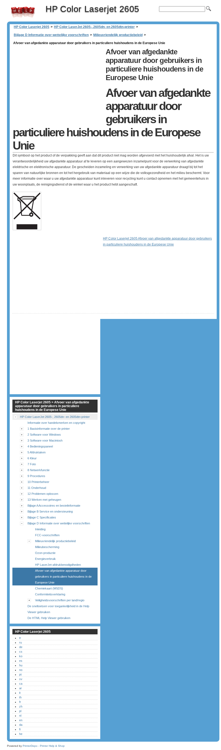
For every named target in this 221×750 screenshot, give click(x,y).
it (19, 692)
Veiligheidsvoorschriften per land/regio (59, 600)
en (20, 720)
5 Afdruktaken (36, 452)
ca (20, 683)
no (20, 669)
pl (20, 711)
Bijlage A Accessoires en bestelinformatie (53, 505)
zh (20, 706)
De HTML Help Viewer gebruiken (48, 618)
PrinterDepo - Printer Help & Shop (44, 745)
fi (19, 729)
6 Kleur (32, 458)
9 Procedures (36, 476)
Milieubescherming (47, 547)
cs (20, 651)
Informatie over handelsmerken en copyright (56, 422)
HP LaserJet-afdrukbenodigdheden (58, 564)
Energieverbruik (45, 558)
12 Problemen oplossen (42, 493)
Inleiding (40, 529)
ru (20, 642)
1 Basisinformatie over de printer (48, 428)
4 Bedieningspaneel (40, 446)
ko (20, 656)
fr (20, 701)
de (20, 647)
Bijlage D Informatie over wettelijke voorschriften (51, 35)
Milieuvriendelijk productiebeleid (118, 35)
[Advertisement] (57, 84)
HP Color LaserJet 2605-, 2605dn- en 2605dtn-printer (94, 27)
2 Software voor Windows (44, 434)
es (20, 660)
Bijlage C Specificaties (41, 517)
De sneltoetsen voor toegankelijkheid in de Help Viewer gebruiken (58, 609)
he (20, 733)
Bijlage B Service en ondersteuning (50, 511)
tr (20, 637)
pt (20, 674)
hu (20, 665)
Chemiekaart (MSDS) (49, 588)
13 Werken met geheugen (44, 499)
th (20, 697)
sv (20, 679)
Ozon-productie (45, 552)
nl (20, 715)
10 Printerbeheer (38, 482)
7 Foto (31, 464)
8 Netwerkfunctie (38, 470)
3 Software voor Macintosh (45, 440)
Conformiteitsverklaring (50, 594)
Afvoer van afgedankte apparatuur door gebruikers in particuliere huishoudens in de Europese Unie (63, 576)
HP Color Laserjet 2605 (23, 12)
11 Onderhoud (36, 487)
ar (20, 688)
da (20, 724)
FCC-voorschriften (47, 535)
